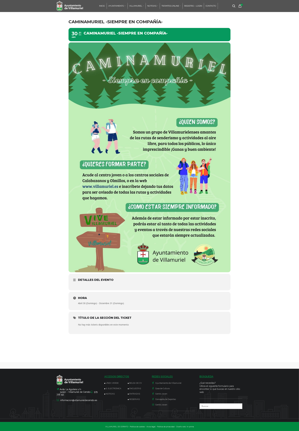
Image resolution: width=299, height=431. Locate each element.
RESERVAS (134, 399)
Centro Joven (161, 394)
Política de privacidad (166, 427)
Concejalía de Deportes (165, 399)
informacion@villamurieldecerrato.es (78, 400)
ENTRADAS (134, 394)
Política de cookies (137, 427)
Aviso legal (151, 427)
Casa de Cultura (162, 388)
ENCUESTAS (135, 388)
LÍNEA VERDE (112, 383)
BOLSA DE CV (135, 383)
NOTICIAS (110, 394)
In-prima (190, 427)
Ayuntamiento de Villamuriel (168, 383)
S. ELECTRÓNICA (113, 388)
